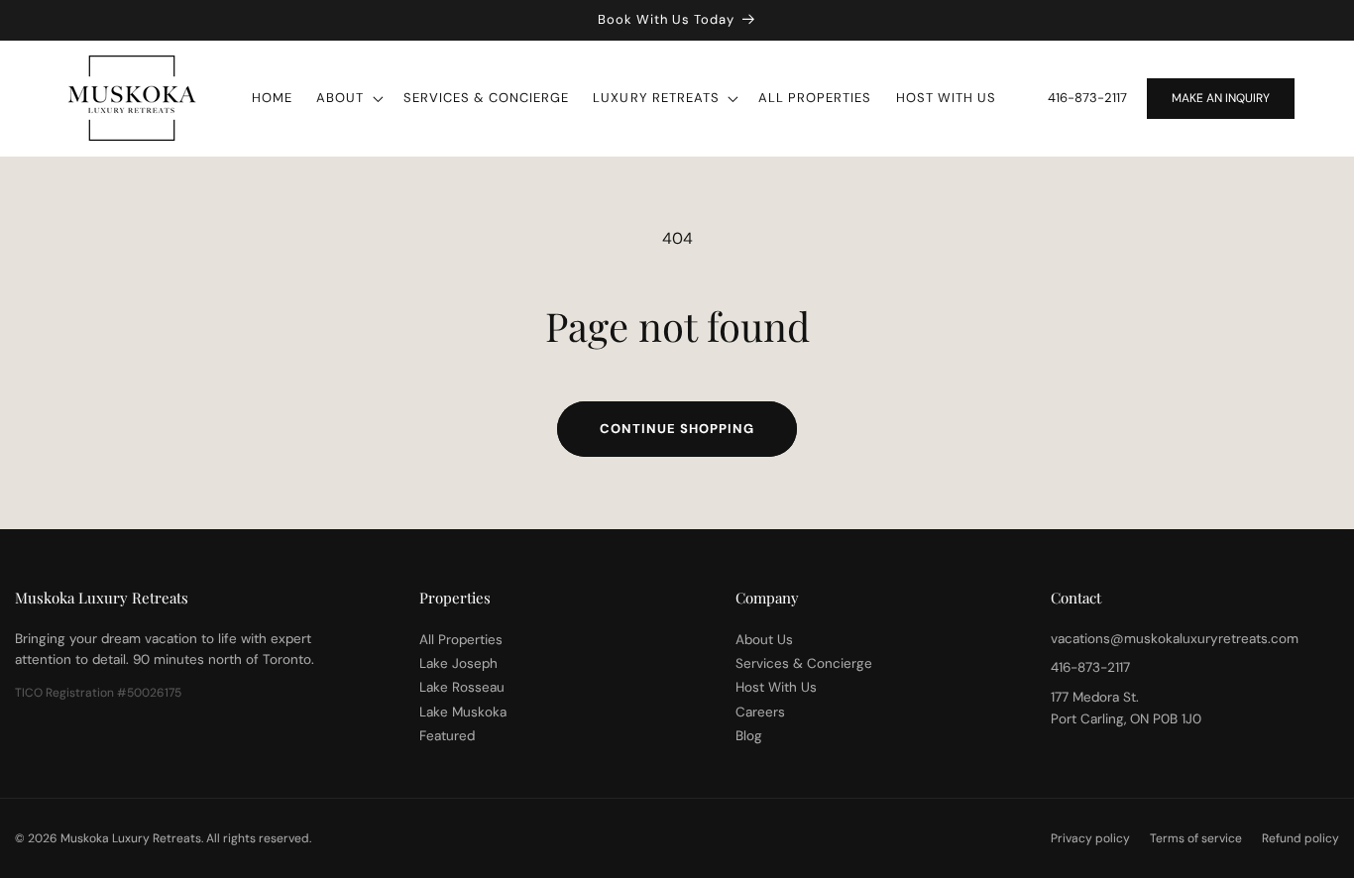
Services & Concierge (803, 662)
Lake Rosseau (462, 687)
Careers (760, 711)
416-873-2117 (1087, 97)
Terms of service (1196, 838)
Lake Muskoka (463, 711)
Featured (447, 734)
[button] (347, 99)
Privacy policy (1090, 838)
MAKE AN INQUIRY (1221, 98)
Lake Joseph (458, 662)
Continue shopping (677, 428)
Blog (748, 734)
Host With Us (776, 687)
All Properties (461, 638)
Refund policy (1300, 838)
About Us (764, 638)
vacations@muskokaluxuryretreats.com (1174, 637)
